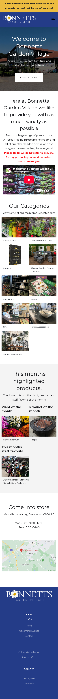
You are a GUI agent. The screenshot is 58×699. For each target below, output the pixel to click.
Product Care (29, 657)
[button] (53, 19)
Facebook (29, 683)
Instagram (29, 678)
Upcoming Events (29, 630)
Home (29, 625)
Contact (29, 636)
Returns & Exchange (29, 652)
